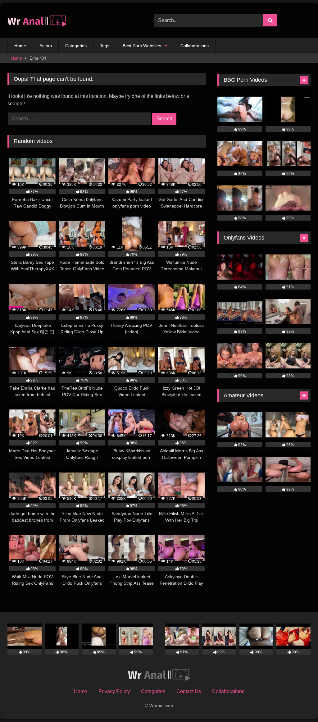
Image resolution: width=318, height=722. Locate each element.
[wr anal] (70, 20)
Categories (76, 45)
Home (20, 45)
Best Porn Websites (142, 45)
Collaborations (194, 45)
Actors (45, 45)
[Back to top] (299, 703)
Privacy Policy (114, 691)
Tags (104, 45)
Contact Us (188, 691)
